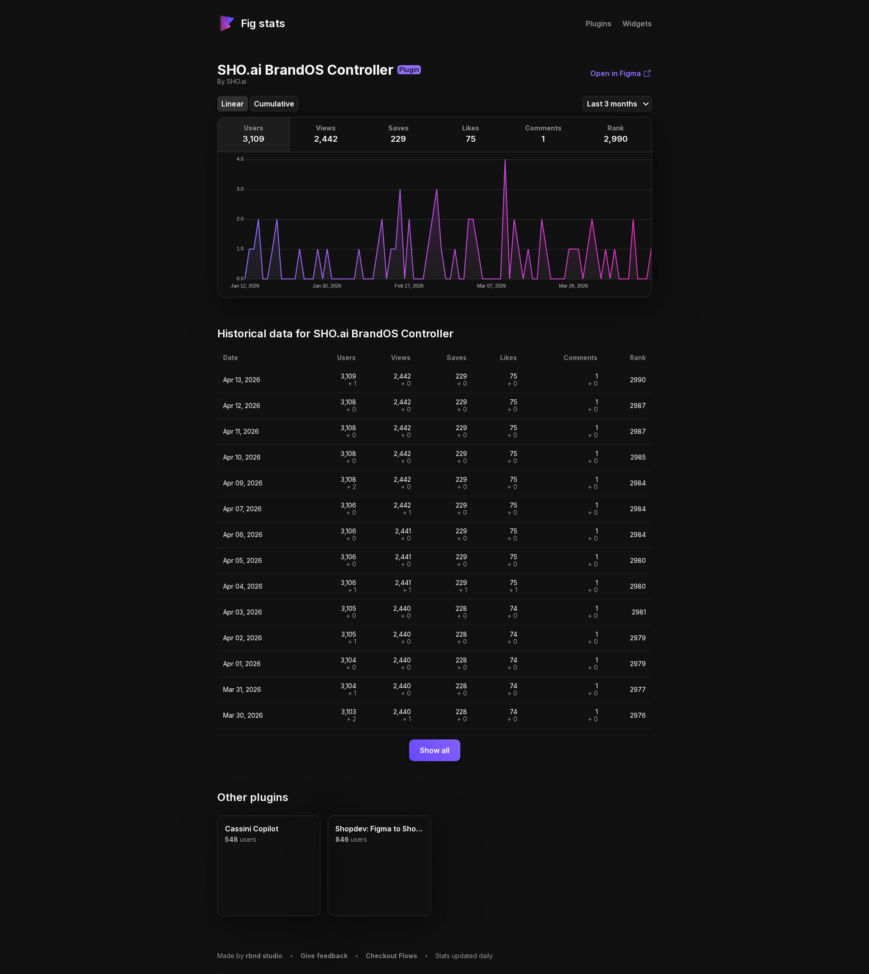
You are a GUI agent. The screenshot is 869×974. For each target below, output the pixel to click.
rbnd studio (264, 956)
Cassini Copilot (251, 828)
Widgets (637, 23)
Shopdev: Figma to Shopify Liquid (379, 828)
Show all (434, 750)
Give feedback (324, 956)
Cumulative (274, 103)
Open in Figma (615, 73)
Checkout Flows (391, 956)
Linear (232, 103)
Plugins (598, 23)
